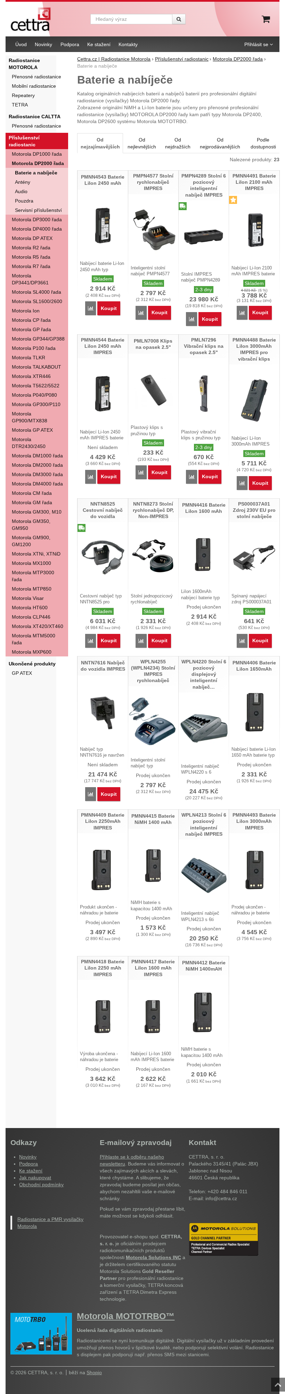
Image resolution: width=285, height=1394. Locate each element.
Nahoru (278, 1382)
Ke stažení (30, 1170)
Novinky (27, 1157)
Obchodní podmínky (41, 1184)
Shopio (94, 1372)
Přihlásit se (256, 44)
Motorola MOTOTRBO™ (125, 1316)
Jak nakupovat (35, 1177)
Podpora (28, 1164)
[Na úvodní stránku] (30, 19)
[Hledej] (179, 19)
